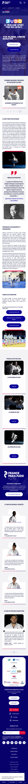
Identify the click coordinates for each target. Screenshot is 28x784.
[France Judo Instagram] (16, 742)
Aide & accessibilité (14, 766)
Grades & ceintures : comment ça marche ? (14, 318)
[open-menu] (25, 3)
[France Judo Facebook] (3, 742)
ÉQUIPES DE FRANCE (14, 751)
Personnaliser (12, 782)
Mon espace (15, 709)
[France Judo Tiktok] (20, 742)
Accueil (3, 8)
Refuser (4, 782)
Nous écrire (14, 703)
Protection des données (14, 764)
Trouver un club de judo (14, 312)
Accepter (20, 782)
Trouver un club (15, 713)
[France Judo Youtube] (12, 742)
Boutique (15, 717)
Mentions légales (14, 769)
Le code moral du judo (14, 325)
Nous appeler (14, 698)
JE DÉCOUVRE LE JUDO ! (13, 44)
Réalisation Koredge (15, 771)
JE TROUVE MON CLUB (14, 49)
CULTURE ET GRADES (14, 757)
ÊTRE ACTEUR (14, 754)
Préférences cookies (14, 762)
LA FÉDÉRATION (14, 748)
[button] (4, 96)
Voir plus (14, 386)
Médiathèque (15, 720)
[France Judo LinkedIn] (24, 742)
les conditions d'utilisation (14, 737)
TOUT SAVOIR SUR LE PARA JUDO (14, 494)
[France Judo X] (8, 742)
